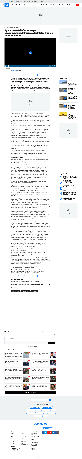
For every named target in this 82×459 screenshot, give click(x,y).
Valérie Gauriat (14, 70)
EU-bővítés (38, 415)
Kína (53, 413)
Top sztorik (63, 78)
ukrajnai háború (30, 410)
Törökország (39, 413)
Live (77, 4)
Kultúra (43, 4)
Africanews (23, 441)
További (33, 427)
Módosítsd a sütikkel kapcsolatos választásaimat (35, 448)
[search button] (40, 1)
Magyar (5, 1)
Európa (20, 4)
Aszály (38, 410)
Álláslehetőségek (34, 442)
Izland (45, 415)
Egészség (52, 4)
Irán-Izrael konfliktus (35, 407)
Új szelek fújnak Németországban (17, 287)
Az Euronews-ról (34, 430)
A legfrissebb (14, 4)
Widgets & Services (25, 439)
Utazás (34, 4)
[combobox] (46, 1)
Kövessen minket (24, 436)
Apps (22, 438)
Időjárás (22, 433)
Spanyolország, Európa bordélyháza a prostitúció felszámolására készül (25, 281)
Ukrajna (47, 413)
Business (29, 4)
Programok (13, 444)
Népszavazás (46, 410)
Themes (12, 427)
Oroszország (30, 413)
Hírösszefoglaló (24, 431)
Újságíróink (13, 446)
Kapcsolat (33, 440)
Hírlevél (44, 435)
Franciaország (25, 291)
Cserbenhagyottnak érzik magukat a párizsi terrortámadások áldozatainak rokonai (27, 284)
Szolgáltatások (24, 427)
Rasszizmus (34, 291)
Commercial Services (35, 431)
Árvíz (54, 410)
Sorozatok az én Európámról (15, 27)
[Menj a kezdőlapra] (7, 5)
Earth (47, 4)
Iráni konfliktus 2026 (47, 407)
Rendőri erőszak (15, 291)
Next (39, 4)
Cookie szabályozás (35, 436)
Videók (12, 443)
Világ (25, 4)
